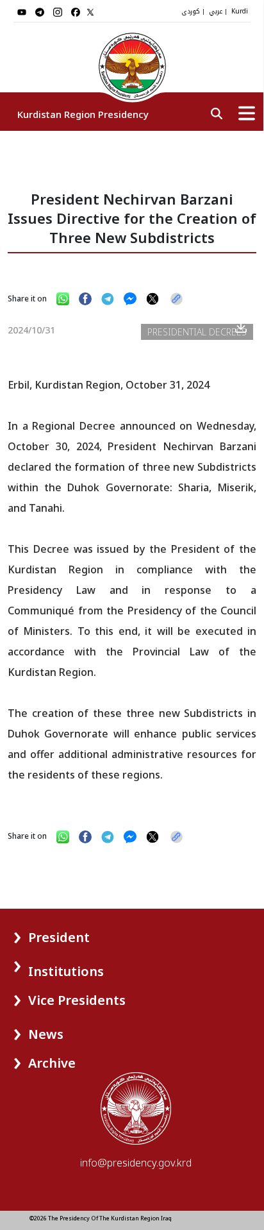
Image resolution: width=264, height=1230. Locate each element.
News (45, 1034)
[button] (39, 933)
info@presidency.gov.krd (136, 1163)
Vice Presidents (77, 1000)
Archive (52, 1063)
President (59, 937)
